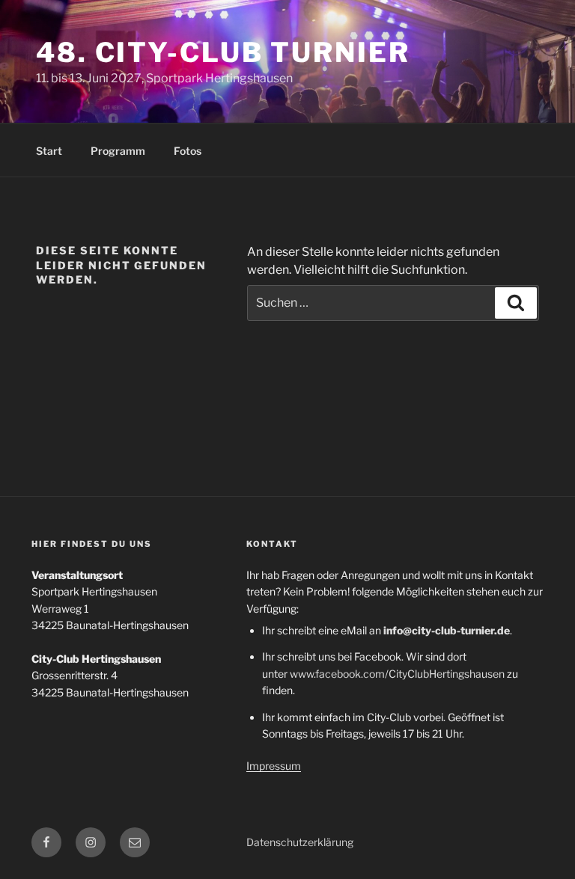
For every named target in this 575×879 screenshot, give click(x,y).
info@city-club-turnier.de (446, 630)
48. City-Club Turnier (223, 52)
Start (49, 150)
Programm (118, 150)
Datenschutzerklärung (299, 842)
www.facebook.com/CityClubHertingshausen (397, 673)
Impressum (273, 765)
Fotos (187, 150)
